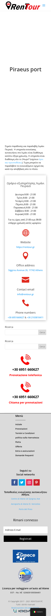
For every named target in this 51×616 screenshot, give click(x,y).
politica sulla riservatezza (27, 437)
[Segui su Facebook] (14, 482)
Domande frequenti (24, 455)
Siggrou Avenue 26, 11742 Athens (25, 270)
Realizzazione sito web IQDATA (25, 607)
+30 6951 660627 (25, 369)
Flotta (18, 442)
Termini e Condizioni (25, 433)
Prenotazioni (21, 428)
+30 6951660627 (16, 317)
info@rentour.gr (25, 294)
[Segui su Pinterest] (36, 482)
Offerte (18, 446)
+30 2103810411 (35, 317)
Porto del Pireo (25, 509)
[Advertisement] (25, 38)
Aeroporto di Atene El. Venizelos (25, 504)
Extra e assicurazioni (25, 451)
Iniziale (18, 424)
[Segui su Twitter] (22, 482)
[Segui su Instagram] (29, 482)
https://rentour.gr (25, 247)
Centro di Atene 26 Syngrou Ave (25, 498)
